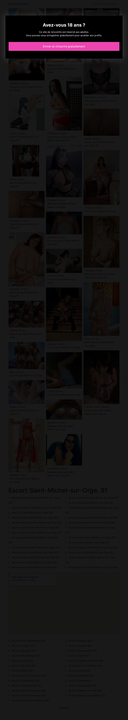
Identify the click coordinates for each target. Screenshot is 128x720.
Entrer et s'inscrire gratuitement (64, 46)
